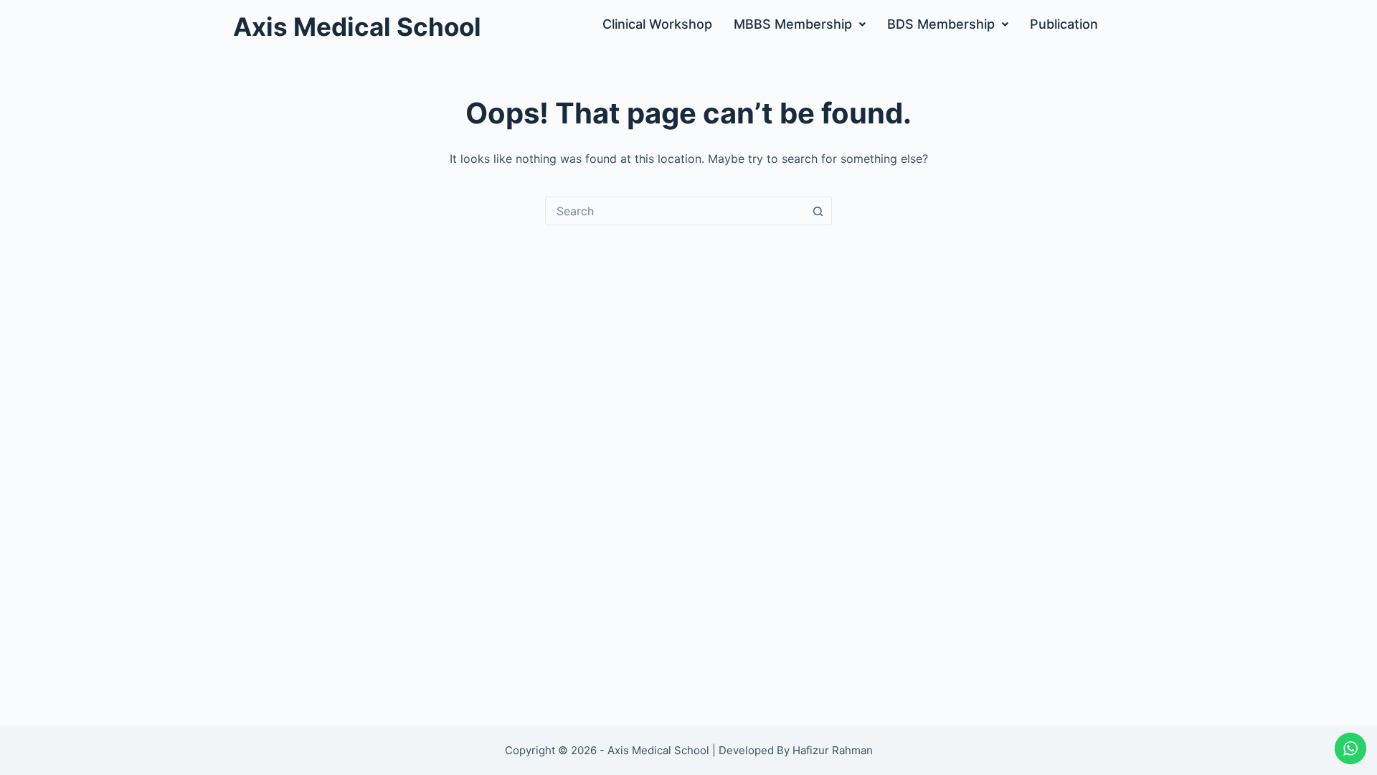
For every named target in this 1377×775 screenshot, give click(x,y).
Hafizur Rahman (832, 750)
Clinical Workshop (657, 24)
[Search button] (817, 211)
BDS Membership (941, 24)
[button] (799, 24)
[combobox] (675, 211)
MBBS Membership (793, 24)
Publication (1064, 24)
